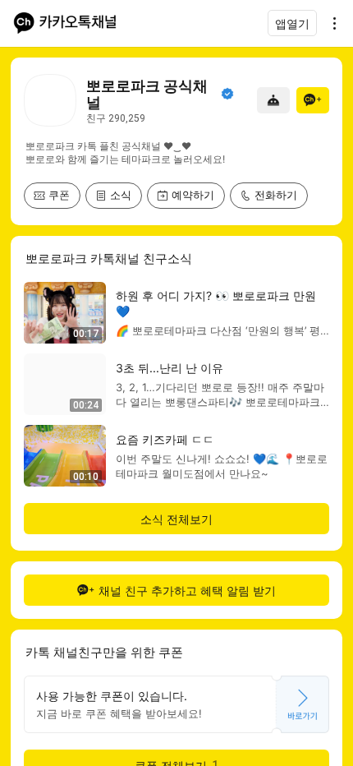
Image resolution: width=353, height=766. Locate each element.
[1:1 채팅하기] (273, 100)
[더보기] (330, 23)
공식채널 (227, 93)
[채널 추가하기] (312, 100)
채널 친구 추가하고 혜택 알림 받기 (187, 591)
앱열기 (292, 23)
